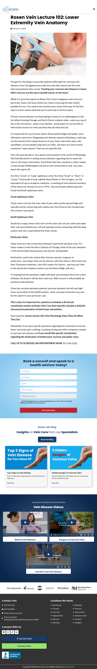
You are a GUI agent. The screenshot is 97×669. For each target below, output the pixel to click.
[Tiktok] (12, 632)
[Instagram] (8, 632)
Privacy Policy (69, 667)
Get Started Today (48, 410)
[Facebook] (4, 632)
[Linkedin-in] (16, 632)
